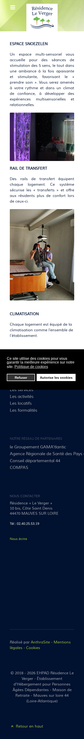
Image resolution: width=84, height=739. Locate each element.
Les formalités (23, 410)
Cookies (33, 648)
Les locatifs (21, 403)
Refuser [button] (21, 377)
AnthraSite (41, 642)
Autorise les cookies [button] (56, 377)
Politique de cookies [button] (31, 367)
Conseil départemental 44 (35, 461)
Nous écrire (18, 539)
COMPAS (19, 467)
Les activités (22, 396)
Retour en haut (29, 726)
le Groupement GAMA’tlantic (38, 447)
